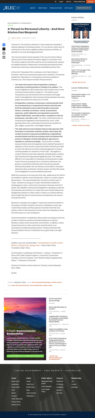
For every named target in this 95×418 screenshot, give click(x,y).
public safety (48, 285)
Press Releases (46, 386)
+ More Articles (78, 82)
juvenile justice (24, 285)
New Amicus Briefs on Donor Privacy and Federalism (79, 60)
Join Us (68, 1)
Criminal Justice (56, 282)
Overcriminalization (36, 285)
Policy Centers (31, 393)
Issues (28, 381)
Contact (14, 396)
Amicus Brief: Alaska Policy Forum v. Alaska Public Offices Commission (81, 105)
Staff (13, 390)
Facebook (59, 381)
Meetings (43, 8)
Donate (90, 1)
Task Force (30, 384)
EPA (17, 285)
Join (72, 381)
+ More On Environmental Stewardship (56, 357)
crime (13, 285)
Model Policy (30, 387)
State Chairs (15, 387)
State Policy (83, 8)
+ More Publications (80, 125)
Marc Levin (16, 38)
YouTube (59, 393)
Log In (61, 1)
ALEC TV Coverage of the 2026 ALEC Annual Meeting (80, 71)
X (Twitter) (59, 384)
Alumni (13, 393)
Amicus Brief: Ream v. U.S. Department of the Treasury (80, 96)
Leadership (15, 384)
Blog (28, 390)
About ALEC (15, 381)
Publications (56, 8)
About (33, 8)
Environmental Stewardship (41, 282)
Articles (69, 8)
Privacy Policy (16, 402)
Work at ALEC (16, 404)
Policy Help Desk (79, 1)
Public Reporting (16, 399)
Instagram (59, 387)
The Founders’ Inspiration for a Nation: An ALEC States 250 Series (80, 114)
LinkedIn (59, 390)
